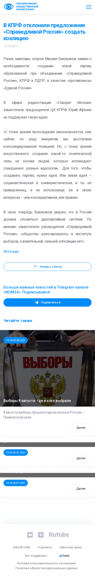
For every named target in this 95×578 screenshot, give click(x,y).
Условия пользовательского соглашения (46, 563)
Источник (11, 252)
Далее (80, 427)
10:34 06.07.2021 (15, 483)
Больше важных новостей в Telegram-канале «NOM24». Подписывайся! (46, 290)
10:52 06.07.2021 (15, 452)
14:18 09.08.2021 (15, 340)
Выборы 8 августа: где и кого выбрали (37, 401)
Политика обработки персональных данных (46, 568)
